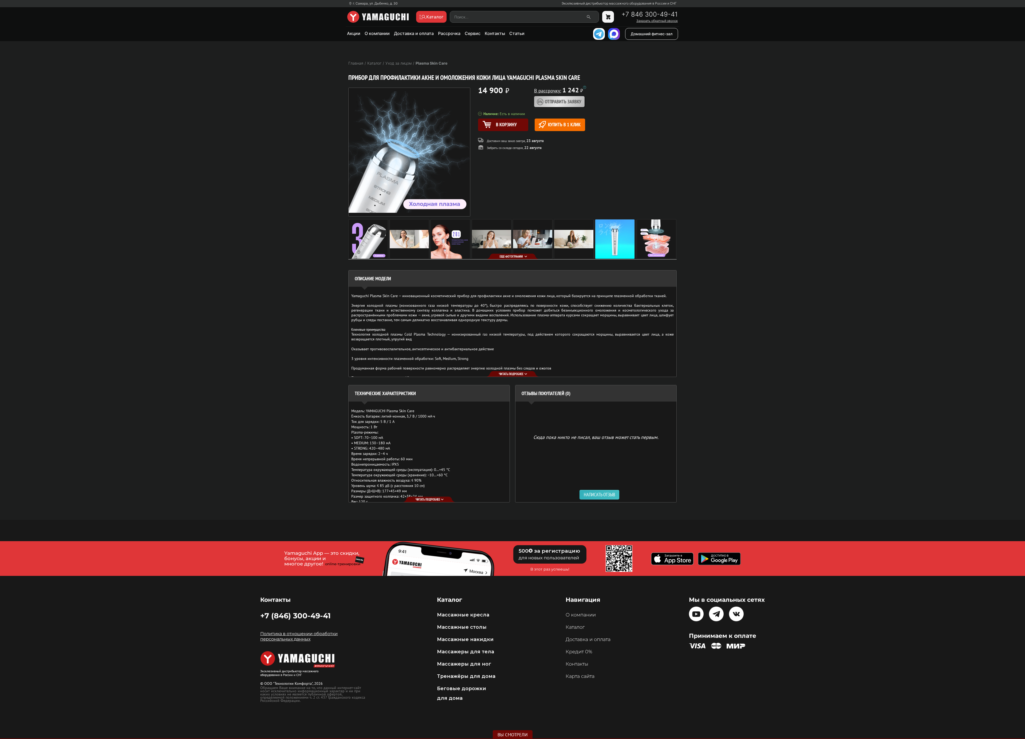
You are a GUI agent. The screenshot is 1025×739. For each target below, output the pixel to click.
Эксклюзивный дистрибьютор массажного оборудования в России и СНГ (619, 3)
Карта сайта (580, 676)
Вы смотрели (513, 735)
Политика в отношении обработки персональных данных (299, 636)
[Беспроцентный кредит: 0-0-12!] (584, 87)
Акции (353, 33)
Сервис (472, 33)
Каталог (575, 627)
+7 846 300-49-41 (649, 14)
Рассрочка (449, 33)
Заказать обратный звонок (657, 21)
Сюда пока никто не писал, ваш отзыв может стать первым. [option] (596, 437)
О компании (377, 33)
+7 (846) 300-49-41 (295, 615)
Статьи (517, 33)
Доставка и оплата (414, 33)
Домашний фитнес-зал (651, 34)
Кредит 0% (579, 652)
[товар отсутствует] (608, 17)
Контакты (495, 33)
